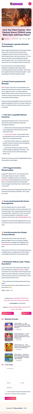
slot (26, 56)
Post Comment (10, 398)
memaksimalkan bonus (24, 217)
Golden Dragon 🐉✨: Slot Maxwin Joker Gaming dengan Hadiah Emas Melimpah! (22, 346)
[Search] (29, 3)
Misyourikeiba (18, 408)
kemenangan (5, 180)
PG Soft (23, 298)
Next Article (26, 313)
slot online (19, 309)
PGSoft (4, 87)
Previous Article (7, 313)
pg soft (25, 307)
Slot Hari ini (18, 300)
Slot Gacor (11, 300)
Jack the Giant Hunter (15, 307)
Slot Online (25, 300)
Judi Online (16, 298)
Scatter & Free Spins (10, 134)
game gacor (20, 269)
